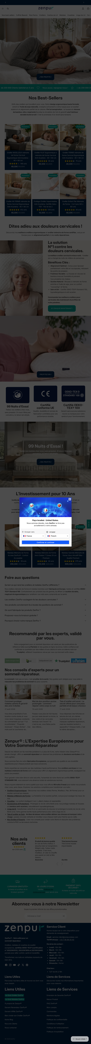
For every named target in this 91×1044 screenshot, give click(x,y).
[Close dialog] (69, 499)
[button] (33, 536)
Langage (52, 532)
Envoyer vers (29, 532)
